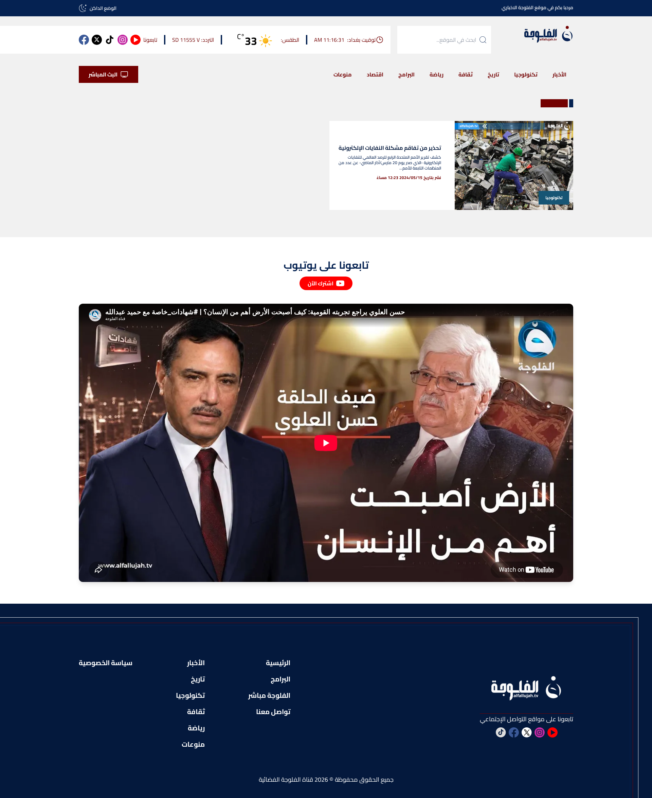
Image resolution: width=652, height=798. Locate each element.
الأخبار (559, 74)
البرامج (406, 74)
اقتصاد (375, 74)
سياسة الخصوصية (105, 663)
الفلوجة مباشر (269, 695)
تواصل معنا (273, 711)
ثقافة (465, 74)
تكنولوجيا (526, 74)
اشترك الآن (320, 283)
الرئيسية (278, 663)
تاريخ (493, 74)
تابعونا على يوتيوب (326, 265)
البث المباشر (103, 74)
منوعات (342, 74)
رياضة (436, 74)
